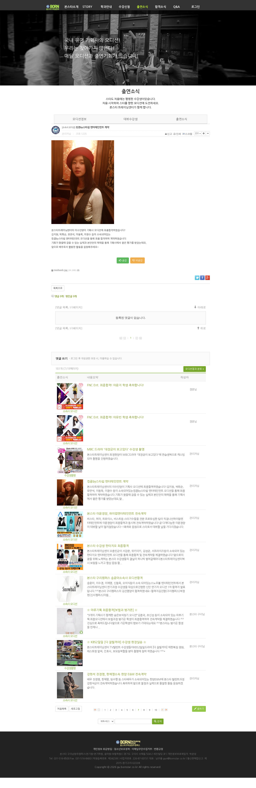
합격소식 (160, 6)
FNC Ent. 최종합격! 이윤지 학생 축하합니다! (115, 385)
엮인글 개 (71, 296)
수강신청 (124, 6)
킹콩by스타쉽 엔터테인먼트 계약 (107, 481)
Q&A (176, 6)
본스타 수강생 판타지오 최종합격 (108, 545)
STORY (87, 6)
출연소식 (142, 6)
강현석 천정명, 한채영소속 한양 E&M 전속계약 (116, 674)
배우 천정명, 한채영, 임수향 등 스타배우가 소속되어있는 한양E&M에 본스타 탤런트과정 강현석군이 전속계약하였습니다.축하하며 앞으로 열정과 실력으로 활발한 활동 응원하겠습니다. (135, 683)
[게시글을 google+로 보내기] (207, 277)
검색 (159, 721)
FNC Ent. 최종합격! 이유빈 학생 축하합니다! (115, 417)
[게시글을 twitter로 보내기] (197, 277)
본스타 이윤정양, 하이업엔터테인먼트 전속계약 (116, 513)
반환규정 (158, 749)
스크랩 (188, 134)
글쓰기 (200, 709)
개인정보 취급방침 (102, 749)
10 (155, 710)
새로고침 (75, 709)
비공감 (138, 260)
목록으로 (57, 288)
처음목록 (61, 709)
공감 (124, 260)
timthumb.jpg (60, 270)
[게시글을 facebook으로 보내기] (202, 277)
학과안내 (106, 6)
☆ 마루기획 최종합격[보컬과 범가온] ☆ (112, 610)
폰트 (197, 133)
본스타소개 (71, 6)
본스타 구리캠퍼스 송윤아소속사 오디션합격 (115, 578)
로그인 (195, 6)
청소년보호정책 (122, 749)
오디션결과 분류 (194, 369)
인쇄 (178, 134)
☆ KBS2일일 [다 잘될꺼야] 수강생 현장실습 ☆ (116, 642)
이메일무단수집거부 (142, 749)
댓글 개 (59, 296)
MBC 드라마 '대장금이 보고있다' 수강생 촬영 (115, 449)
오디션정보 (80, 119)
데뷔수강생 (131, 119)
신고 (169, 134)
